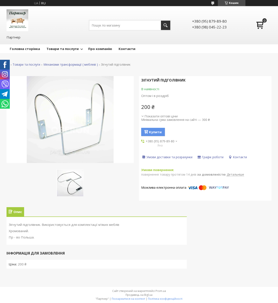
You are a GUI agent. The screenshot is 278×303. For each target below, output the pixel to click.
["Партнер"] (17, 20)
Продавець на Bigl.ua (139, 295)
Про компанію (100, 49)
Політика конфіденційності (165, 299)
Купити (155, 132)
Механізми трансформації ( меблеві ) (70, 65)
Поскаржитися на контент (128, 299)
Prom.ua (161, 291)
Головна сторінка (25, 49)
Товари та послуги (62, 49)
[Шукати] (165, 25)
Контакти (127, 49)
